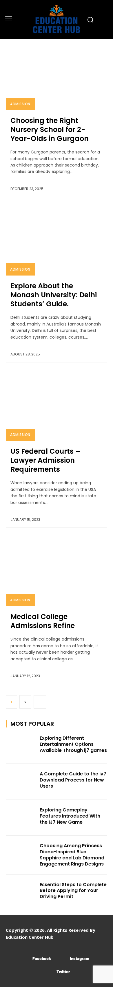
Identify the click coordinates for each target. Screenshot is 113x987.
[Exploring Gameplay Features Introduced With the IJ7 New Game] (21, 818)
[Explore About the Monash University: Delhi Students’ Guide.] (56, 240)
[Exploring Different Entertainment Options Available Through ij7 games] (21, 746)
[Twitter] (48, 972)
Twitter (63, 971)
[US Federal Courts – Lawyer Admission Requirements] (56, 405)
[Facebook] (24, 959)
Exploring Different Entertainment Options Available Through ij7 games (73, 744)
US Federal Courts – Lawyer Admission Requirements (45, 460)
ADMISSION (20, 103)
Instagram (79, 958)
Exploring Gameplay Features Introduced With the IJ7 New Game (70, 816)
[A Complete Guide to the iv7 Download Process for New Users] (21, 782)
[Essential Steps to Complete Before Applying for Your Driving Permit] (21, 892)
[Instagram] (61, 959)
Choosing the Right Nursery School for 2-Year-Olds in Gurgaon (49, 129)
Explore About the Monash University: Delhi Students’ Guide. (53, 295)
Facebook (41, 958)
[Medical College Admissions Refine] (56, 570)
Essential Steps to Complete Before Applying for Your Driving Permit (73, 890)
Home (11, 47)
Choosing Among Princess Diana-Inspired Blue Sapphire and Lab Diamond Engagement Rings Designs (72, 854)
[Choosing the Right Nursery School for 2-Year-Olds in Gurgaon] (56, 74)
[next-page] (40, 702)
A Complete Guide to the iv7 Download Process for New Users (73, 779)
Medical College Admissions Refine (42, 621)
